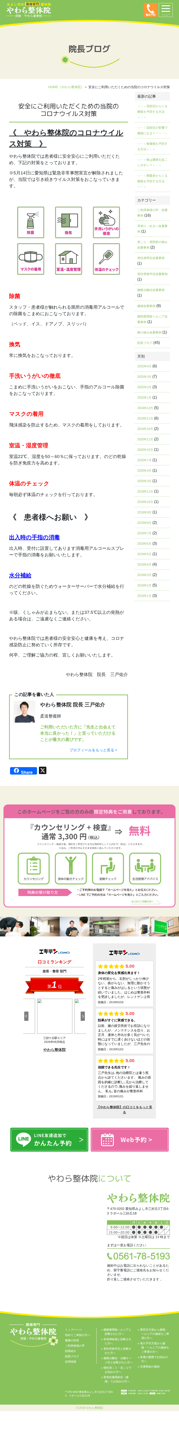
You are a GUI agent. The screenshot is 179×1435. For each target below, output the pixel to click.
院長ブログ (144, 343)
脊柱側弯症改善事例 (151, 258)
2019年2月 (144, 585)
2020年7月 (144, 460)
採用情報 (70, 1361)
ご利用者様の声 (75, 1345)
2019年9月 (144, 512)
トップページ (73, 1329)
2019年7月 (144, 533)
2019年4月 (144, 564)
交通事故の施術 (150, 1366)
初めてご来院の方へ (77, 1335)
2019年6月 (144, 543)
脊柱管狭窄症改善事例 (152, 274)
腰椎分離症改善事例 (151, 290)
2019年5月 (144, 554)
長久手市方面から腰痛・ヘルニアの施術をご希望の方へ (154, 1347)
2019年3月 (144, 575)
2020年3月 (144, 481)
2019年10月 (145, 502)
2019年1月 (144, 596)
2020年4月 (144, 470)
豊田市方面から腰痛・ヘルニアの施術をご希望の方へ (154, 1334)
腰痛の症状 (72, 1340)
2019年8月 (144, 523)
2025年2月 (144, 387)
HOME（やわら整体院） (66, 87)
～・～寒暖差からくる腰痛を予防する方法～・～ (152, 181)
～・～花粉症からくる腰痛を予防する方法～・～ (152, 111)
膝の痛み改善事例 (149, 332)
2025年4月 (144, 366)
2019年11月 (145, 491)
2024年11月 (145, 418)
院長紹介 (70, 1351)
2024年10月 (145, 429)
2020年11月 (145, 439)
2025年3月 (144, 376)
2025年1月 (144, 397)
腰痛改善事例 (146, 306)
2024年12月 (145, 408)
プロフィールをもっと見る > (93, 750)
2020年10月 (145, 450)
